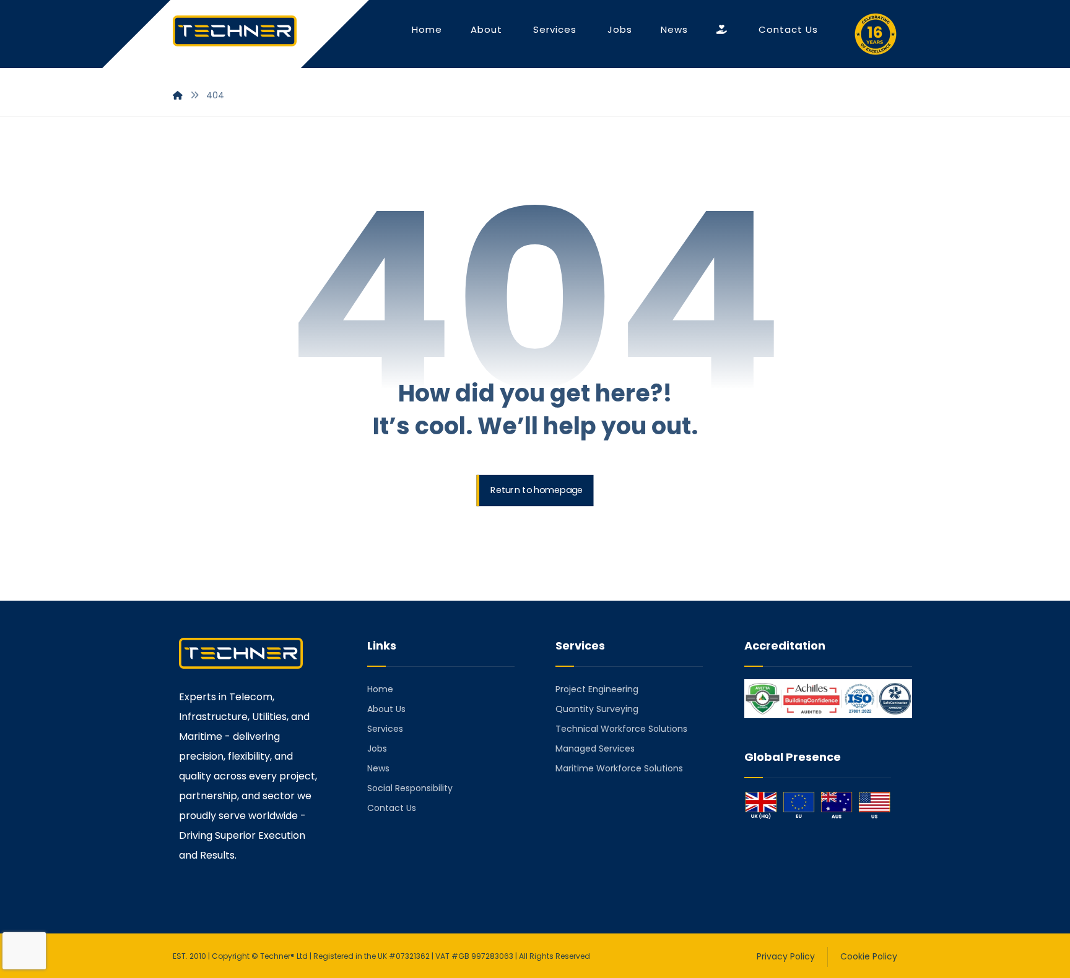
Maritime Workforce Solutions (619, 768)
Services (385, 729)
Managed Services (595, 748)
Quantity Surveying (596, 709)
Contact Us (391, 808)
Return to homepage (536, 490)
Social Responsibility (410, 788)
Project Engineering (596, 689)
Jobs (377, 748)
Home (380, 689)
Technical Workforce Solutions (621, 729)
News (378, 768)
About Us (386, 709)
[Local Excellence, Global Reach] (235, 30)
